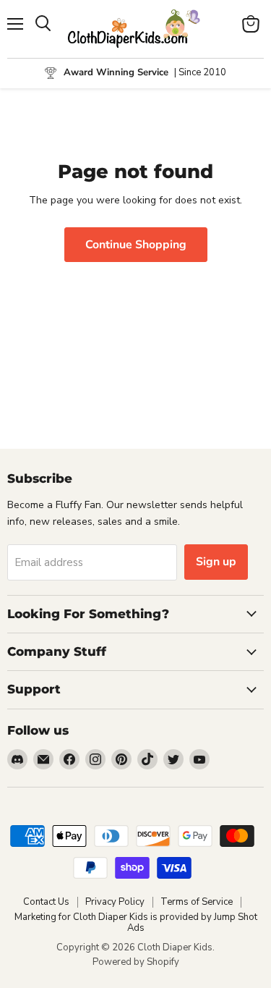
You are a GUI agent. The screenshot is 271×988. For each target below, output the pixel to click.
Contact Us (46, 901)
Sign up (216, 562)
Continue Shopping (135, 245)
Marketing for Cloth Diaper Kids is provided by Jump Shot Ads (135, 922)
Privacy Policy (115, 901)
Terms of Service (196, 901)
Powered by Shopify (136, 961)
